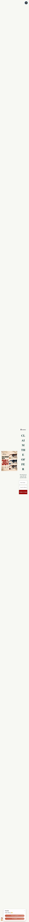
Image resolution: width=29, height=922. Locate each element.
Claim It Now (23, 492)
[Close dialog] (26, 2)
